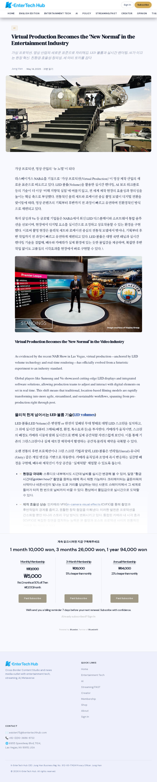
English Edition (29, 13)
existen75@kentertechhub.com (28, 732)
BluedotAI (93, 629)
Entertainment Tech (57, 13)
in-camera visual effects (84, 504)
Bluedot (74, 629)
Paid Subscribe (32, 598)
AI (77, 13)
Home (11, 13)
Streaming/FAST (106, 13)
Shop (84, 704)
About (84, 710)
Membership (88, 699)
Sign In (127, 4)
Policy (87, 13)
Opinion (142, 13)
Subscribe (143, 4)
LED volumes (84, 414)
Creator (126, 13)
